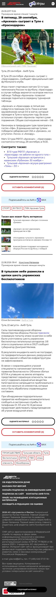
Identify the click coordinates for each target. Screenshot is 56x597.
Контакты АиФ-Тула (37, 494)
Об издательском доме (16, 482)
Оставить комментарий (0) (28, 187)
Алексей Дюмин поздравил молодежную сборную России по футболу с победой (30, 247)
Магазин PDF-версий (14, 486)
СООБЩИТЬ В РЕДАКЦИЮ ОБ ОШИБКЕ (22, 504)
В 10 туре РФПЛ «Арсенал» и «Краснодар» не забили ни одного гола (26, 153)
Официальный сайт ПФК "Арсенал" (19, 66)
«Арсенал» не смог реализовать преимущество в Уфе (26, 230)
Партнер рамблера (25, 583)
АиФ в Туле (27, 320)
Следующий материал (26, 589)
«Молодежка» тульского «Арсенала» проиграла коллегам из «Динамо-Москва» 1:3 (32, 239)
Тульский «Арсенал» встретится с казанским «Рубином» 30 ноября (24, 159)
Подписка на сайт (13, 494)
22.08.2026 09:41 (9, 262)
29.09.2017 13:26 (8, 11)
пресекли (43, 333)
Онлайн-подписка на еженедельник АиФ (26, 490)
